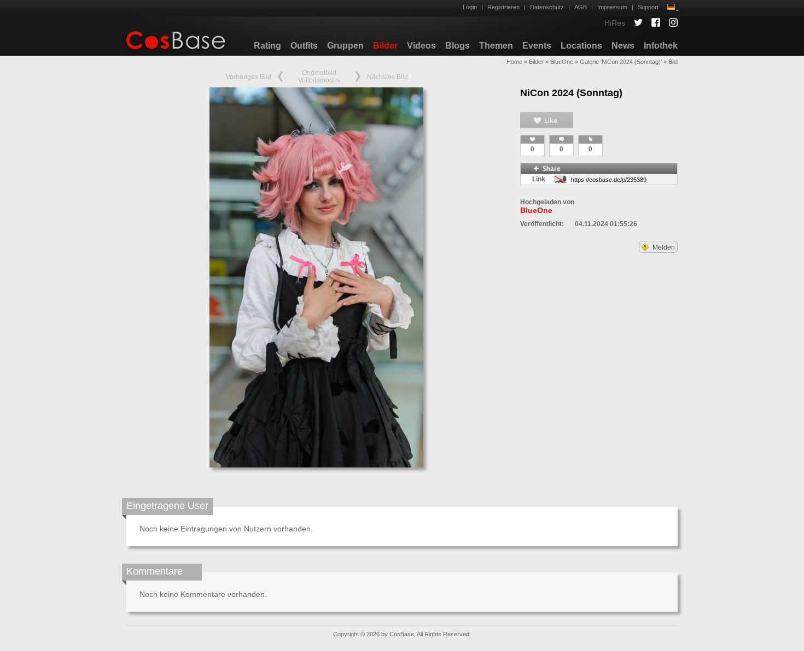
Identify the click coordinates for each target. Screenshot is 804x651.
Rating (267, 45)
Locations (581, 45)
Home (514, 61)
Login (470, 7)
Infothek (661, 45)
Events (536, 45)
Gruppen (345, 45)
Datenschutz (547, 7)
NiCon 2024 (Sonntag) (571, 92)
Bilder (385, 45)
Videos (421, 45)
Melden (663, 247)
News (622, 45)
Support (648, 7)
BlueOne (561, 61)
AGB (580, 7)
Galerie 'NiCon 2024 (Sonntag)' (621, 61)
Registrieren (503, 7)
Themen (496, 45)
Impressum (612, 7)
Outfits (304, 45)
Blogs (457, 45)
